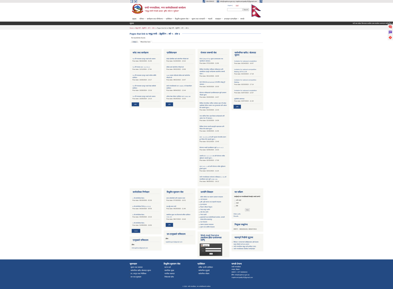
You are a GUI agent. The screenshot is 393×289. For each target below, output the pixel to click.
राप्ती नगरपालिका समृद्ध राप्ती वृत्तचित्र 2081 (245, 246)
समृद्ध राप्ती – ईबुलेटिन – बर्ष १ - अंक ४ (145, 28)
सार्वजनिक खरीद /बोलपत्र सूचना (141, 270)
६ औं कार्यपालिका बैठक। (138, 214)
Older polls (237, 214)
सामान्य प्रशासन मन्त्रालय (206, 224)
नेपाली (237, 5)
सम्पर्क (242, 19)
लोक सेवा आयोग (204, 212)
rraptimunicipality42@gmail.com (242, 277)
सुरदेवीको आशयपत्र (239, 99)
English (230, 5)
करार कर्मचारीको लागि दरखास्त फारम (175, 198)
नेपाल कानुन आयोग (205, 209)
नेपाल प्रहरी (203, 214)
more (136, 231)
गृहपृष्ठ (134, 19)
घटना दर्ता (167, 267)
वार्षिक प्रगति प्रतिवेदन (205, 267)
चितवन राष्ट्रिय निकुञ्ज (206, 207)
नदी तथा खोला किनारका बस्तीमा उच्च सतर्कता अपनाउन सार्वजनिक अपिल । (369, 23)
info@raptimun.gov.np (242, 275)
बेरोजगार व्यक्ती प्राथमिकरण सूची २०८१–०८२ (211, 147)
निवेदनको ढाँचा (169, 277)
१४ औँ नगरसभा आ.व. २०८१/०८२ (141, 67)
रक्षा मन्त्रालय (203, 222)
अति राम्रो (238, 200)
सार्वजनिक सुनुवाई (203, 270)
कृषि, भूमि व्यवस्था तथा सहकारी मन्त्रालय (210, 202)
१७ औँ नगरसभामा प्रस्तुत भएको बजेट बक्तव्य (143, 59)
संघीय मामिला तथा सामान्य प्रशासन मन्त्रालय (211, 197)
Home (132, 28)
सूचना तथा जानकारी (198, 19)
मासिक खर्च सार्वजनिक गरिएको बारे (175, 67)
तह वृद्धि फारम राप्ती (171, 206)
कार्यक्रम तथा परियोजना (155, 19)
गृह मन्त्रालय (203, 204)
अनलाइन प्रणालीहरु (230, 19)
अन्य (135, 104)
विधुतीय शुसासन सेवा (182, 19)
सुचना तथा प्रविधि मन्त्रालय (207, 227)
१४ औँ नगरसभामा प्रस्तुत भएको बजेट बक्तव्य (143, 96)
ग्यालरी (210, 19)
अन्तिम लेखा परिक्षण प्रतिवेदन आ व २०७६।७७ (178, 96)
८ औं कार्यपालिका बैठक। (138, 198)
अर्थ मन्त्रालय (203, 199)
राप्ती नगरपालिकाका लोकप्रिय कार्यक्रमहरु (244, 249)
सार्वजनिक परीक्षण (203, 274)
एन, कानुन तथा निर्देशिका (138, 274)
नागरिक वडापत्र (169, 274)
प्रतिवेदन (169, 19)
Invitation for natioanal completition (245, 61)
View (134, 42)
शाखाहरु (218, 19)
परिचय (141, 19)
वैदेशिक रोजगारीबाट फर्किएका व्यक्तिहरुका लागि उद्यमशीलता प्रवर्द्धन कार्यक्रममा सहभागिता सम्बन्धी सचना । (212, 71)
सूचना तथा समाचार (137, 267)
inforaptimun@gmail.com (140, 248)
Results (236, 216)
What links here (146, 42)
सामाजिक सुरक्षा (169, 270)
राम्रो (237, 203)
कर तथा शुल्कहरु (136, 277)
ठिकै (237, 206)
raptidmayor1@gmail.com (174, 242)
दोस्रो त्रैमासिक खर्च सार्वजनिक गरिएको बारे (177, 59)
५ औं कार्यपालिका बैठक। (138, 223)
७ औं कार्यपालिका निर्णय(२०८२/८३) (141, 206)
